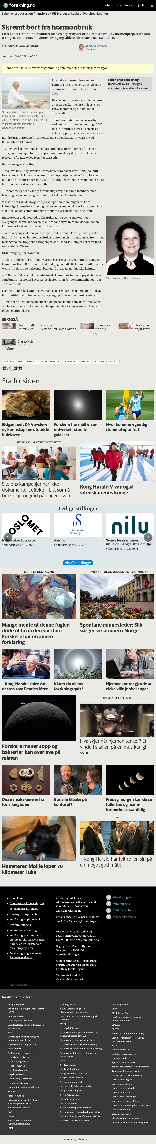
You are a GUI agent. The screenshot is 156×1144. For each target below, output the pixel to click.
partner (9, 361)
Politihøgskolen (120, 1004)
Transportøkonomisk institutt (127, 1071)
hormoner (71, 361)
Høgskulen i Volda (16, 1074)
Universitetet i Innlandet (124, 1088)
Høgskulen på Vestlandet (20, 1078)
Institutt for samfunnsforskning (23, 1087)
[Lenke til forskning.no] (49, 4)
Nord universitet (68, 1065)
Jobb (141, 5)
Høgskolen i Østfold (17, 1070)
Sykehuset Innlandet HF (123, 1062)
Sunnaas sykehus (120, 1058)
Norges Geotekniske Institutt (74, 1073)
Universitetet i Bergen (122, 1084)
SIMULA (116, 1025)
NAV (10, 1112)
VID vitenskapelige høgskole (126, 1118)
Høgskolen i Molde (17, 1066)
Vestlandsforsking (121, 1109)
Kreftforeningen (16, 1096)
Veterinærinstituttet (121, 1114)
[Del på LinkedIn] (15, 368)
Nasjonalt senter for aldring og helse (78, 1040)
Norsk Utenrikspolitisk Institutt (75, 1107)
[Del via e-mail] (20, 368)
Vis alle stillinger (78, 563)
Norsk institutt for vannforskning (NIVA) (80, 1116)
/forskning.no (121, 903)
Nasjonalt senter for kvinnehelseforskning (81, 1048)
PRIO (114, 1008)
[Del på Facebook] (4, 368)
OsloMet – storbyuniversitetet (74, 1120)
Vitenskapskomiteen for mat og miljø (130, 1122)
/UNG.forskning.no (124, 910)
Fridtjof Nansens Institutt (20, 1053)
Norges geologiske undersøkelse (76, 1086)
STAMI (115, 1045)
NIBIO (11, 1116)
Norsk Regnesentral (70, 1099)
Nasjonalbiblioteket (69, 1028)
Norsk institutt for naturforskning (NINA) (80, 1112)
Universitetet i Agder (122, 1079)
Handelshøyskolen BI (18, 1057)
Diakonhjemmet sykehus (20, 1020)
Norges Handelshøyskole (72, 1077)
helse (86, 361)
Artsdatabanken (15, 1016)
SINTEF (115, 1029)
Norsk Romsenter (68, 1103)
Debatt (108, 5)
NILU (10, 1128)
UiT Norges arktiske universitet (127, 1075)
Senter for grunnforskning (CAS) (128, 1033)
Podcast (129, 5)
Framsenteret (14, 1048)
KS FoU (11, 1091)
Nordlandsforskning (70, 1069)
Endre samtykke (20, 984)
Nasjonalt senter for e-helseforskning (78, 1044)
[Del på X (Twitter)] (9, 368)
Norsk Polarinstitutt (69, 1095)
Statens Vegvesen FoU (122, 1049)
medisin (113, 361)
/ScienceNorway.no (124, 916)
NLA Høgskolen (67, 1004)
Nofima (63, 1060)
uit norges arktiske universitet (39, 361)
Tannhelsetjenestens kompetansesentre (131, 1066)
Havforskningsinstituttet (20, 1061)
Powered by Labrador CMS (78, 1139)
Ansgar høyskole (16, 1004)
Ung (118, 5)
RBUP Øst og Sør (120, 1013)
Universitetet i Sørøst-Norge (125, 1101)
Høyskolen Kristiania (18, 1083)
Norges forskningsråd (71, 1082)
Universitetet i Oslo (121, 1092)
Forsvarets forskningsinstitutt (22, 1044)
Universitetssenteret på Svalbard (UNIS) (131, 1105)
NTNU (63, 1024)
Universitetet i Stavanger (124, 1096)
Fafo (10, 1032)
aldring (98, 361)
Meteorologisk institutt (19, 1107)
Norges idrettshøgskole (71, 1090)
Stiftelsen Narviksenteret (124, 1054)
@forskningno (122, 897)
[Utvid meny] (152, 5)
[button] (8, 537)
